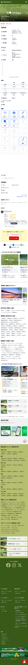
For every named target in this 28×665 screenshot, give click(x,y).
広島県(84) (20, 482)
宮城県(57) (21, 452)
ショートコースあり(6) (18, 351)
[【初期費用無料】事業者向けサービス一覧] (21, 621)
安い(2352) (11, 504)
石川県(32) (15, 465)
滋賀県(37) (21, 476)
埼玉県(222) (21, 458)
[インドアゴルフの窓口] (21, 613)
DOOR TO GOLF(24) (5, 529)
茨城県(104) (3, 458)
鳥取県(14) (3, 482)
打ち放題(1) (7, 310)
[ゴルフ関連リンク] (7, 638)
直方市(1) (8, 331)
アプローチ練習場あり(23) (6, 351)
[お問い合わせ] (7, 634)
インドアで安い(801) (5, 517)
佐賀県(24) (9, 493)
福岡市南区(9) (4, 328)
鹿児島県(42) (15, 495)
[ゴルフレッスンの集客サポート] (21, 618)
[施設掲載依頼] (21, 611)
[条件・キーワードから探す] (7, 591)
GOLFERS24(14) (14, 529)
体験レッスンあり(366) (13, 515)
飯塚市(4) (19, 331)
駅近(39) (23, 352)
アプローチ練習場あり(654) (7, 509)
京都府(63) (16, 476)
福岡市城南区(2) (4, 329)
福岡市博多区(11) (18, 320)
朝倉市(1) (13, 333)
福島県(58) (15, 454)
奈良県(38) (3, 478)
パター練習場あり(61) (5, 349)
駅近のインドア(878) (5, 519)
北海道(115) (3, 452)
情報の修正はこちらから (22, 196)
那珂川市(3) (18, 324)
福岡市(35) (15, 318)
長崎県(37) (15, 493)
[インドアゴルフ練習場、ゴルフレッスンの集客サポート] (14, 655)
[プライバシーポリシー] (7, 640)
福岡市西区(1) (9, 326)
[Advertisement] (14, 164)
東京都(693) (10, 460)
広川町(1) (24, 335)
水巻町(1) (13, 331)
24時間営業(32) (4, 354)
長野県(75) (3, 467)
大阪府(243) (3, 476)
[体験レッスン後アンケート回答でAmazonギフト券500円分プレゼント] (6, 431)
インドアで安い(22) (16, 356)
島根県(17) (9, 482)
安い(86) (9, 345)
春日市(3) (11, 320)
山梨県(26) (23, 460)
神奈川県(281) (17, 460)
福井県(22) (20, 465)
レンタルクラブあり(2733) (7, 511)
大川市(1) (19, 335)
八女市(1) (24, 324)
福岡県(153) (3, 493)
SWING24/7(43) (20, 525)
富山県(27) (9, 465)
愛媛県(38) (15, 489)
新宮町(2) (3, 331)
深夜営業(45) (18, 354)
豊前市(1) (24, 331)
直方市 (17, 416)
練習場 (10, 416)
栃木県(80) (9, 458)
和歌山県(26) (9, 478)
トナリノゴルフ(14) (5, 533)
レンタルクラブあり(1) (6, 312)
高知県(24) (20, 489)
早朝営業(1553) (18, 513)
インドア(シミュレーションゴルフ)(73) (14, 343)
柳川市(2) (3, 326)
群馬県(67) (15, 458)
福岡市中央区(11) (5, 322)
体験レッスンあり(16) (5, 356)
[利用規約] (7, 642)
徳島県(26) (3, 489)
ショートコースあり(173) (19, 509)
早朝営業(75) (11, 354)
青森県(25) (9, 452)
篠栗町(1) (13, 335)
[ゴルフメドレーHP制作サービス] (14, 649)
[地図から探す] (7, 593)
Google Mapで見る (13, 77)
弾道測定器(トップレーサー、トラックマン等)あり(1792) (13, 506)
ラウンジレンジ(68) (5, 527)
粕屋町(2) (8, 335)
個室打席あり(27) (17, 352)
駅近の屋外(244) (14, 519)
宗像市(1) (3, 337)
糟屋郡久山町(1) (4, 324)
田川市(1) (24, 328)
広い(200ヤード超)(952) (20, 504)
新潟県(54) (3, 465)
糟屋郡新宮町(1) (4, 320)
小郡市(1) (11, 329)
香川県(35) (9, 489)
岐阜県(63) (9, 471)
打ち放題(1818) (4, 504)
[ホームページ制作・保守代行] (21, 615)
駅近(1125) (3, 513)
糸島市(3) (16, 329)
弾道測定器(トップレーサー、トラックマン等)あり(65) (12, 347)
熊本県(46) (21, 493)
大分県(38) (3, 495)
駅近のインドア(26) (17, 358)
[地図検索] (16, 431)
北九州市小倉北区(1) (14, 322)
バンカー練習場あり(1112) (18, 507)
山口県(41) (3, 484)
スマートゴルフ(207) (5, 525)
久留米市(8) (10, 328)
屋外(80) (3, 343)
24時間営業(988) (10, 513)
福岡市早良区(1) (17, 328)
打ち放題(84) (4, 345)
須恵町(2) (21, 329)
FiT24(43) (13, 533)
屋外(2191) (3, 502)
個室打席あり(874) (18, 511)
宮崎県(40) (9, 495)
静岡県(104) (15, 471)
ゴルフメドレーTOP (4, 416)
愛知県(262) (3, 471)
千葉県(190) (3, 460)
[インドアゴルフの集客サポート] (21, 616)
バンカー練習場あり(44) (17, 349)
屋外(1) (2, 310)
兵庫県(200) (10, 476)
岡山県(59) (15, 482)
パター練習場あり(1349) (6, 507)
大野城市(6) (3, 318)
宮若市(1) (8, 333)
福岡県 (13, 416)
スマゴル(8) (13, 525)
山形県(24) (9, 454)
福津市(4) (15, 326)
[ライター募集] (7, 611)
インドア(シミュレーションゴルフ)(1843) (16, 502)
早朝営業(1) (14, 312)
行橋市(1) (3, 335)
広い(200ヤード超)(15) (17, 345)
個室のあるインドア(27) (6, 358)
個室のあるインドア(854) (16, 517)
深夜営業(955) (4, 515)
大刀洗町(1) (19, 333)
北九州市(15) (22, 318)
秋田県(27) (3, 454)
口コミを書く (15, 238)
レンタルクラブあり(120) (6, 352)
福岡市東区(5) (12, 324)
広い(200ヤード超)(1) (20, 310)
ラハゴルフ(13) (14, 527)
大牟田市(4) (21, 326)
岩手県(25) (15, 452)
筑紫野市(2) (9, 318)
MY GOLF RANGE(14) (5, 531)
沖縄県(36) (21, 495)
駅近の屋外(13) (4, 360)
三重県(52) (21, 471)
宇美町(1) (3, 333)
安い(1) (13, 310)
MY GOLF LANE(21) (15, 531)
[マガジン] (7, 609)
